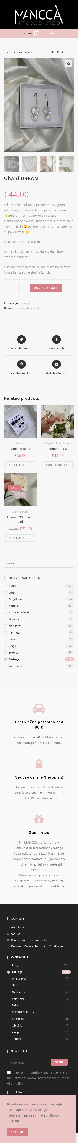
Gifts (12, 592)
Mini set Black (20, 449)
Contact (16, 933)
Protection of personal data (29, 940)
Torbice (13, 652)
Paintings (15, 633)
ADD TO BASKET (46, 288)
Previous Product (21, 52)
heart (30, 308)
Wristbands (16, 666)
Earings (24, 303)
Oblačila (14, 619)
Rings (58, 443)
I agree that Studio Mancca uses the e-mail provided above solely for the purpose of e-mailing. (38, 1078)
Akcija (15, 511)
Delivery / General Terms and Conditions (37, 946)
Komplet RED (57, 449)
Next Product (59, 52)
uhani (39, 308)
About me (17, 927)
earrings (20, 308)
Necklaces (15, 626)
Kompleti (49, 443)
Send (59, 1062)
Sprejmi (17, 1132)
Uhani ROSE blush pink (20, 519)
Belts (12, 639)
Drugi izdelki (16, 599)
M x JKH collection (20, 612)
